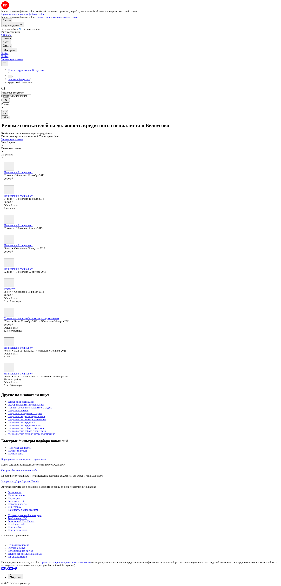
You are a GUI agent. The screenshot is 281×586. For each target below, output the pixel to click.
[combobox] (16, 92)
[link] (6, 46)
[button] (4, 53)
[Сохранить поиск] (4, 113)
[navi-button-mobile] (4, 63)
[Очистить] (5, 100)
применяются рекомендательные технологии (66, 562)
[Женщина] (9, 190)
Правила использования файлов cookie (57, 17)
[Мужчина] (9, 166)
